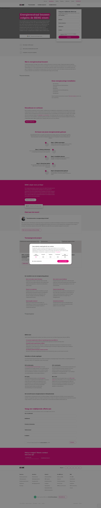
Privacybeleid (57, 251)
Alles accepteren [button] (63, 261)
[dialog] (50, 254)
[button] (37, 261)
